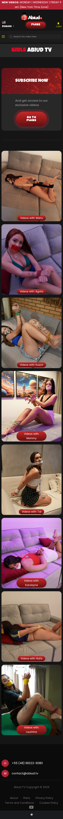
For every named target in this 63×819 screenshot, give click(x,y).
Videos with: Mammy (31, 436)
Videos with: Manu (31, 218)
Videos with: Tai (31, 511)
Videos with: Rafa (31, 658)
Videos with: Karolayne (31, 583)
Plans (35, 24)
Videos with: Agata (31, 291)
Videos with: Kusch (31, 365)
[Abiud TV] (31, 16)
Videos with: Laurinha (31, 730)
